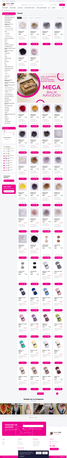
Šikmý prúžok (7, 101)
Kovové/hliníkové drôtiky (8, 36)
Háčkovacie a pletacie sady (8, 87)
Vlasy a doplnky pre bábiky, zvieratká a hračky (10, 114)
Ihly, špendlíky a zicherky (8, 46)
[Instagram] (52, 445)
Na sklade (7, 139)
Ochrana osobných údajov (36, 442)
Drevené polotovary (7, 26)
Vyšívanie (6, 116)
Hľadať (42, 4)
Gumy (5, 41)
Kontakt (19, 441)
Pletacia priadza (7, 76)
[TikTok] (54, 445)
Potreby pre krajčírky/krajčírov (9, 94)
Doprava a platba (20, 442)
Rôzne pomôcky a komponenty (9, 96)
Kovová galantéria (7, 53)
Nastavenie (22, 456)
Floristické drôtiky (7, 33)
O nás (3, 441)
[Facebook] (50, 445)
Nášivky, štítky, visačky (8, 58)
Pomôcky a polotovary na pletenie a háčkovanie (10, 85)
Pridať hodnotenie (6, 180)
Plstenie (6, 78)
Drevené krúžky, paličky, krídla (9, 28)
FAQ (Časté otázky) (20, 444)
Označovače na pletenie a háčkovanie (8, 91)
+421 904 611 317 (54, 443)
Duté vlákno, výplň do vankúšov (9, 38)
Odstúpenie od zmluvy (36, 445)
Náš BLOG (3, 442)
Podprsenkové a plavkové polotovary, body (8, 80)
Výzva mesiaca (7, 118)
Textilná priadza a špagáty (8, 105)
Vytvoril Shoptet (55, 456)
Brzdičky (6, 71)
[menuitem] (5, 8)
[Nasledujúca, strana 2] (60, 393)
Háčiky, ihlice (6, 43)
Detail (22, 70)
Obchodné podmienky (36, 441)
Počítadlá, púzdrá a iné (8, 93)
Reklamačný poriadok (36, 444)
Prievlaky (6, 73)
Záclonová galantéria (8, 121)
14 (62, 393)
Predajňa (3, 444)
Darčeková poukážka (8, 20)
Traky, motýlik (7, 110)
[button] (37, 41)
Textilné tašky (7, 107)
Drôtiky (6, 31)
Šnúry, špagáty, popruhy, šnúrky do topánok (9, 103)
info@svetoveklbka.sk (55, 441)
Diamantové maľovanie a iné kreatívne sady (9, 24)
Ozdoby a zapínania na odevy (9, 66)
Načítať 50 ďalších (40, 393)
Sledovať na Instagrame (34, 417)
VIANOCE (6, 112)
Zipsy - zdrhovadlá (7, 123)
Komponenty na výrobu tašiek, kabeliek (9, 51)
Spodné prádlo (7, 98)
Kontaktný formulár (9, 191)
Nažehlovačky (7, 61)
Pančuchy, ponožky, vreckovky (9, 68)
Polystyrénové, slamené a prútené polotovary (9, 83)
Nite (5, 63)
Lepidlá (6, 56)
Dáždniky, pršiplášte (7, 22)
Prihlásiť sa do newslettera (27, 432)
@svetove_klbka (33, 400)
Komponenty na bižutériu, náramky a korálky (10, 48)
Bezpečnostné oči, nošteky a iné (9, 15)
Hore (20, 393)
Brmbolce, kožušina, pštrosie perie (10, 17)
